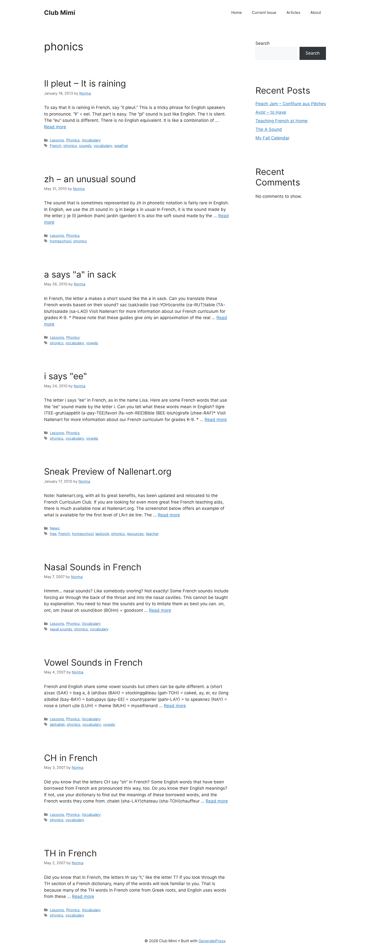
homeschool (60, 241)
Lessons (57, 140)
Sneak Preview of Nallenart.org (107, 471)
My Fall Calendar (272, 137)
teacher (152, 534)
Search (262, 43)
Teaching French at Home (281, 120)
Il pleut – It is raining (85, 83)
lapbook (102, 534)
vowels (92, 343)
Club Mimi (59, 12)
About (315, 12)
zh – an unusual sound (90, 179)
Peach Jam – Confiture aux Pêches (290, 103)
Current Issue (264, 12)
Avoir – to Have (270, 112)
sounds (85, 145)
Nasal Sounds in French (92, 567)
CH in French (71, 757)
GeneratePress (212, 940)
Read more (55, 126)
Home (236, 12)
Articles (293, 12)
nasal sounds (61, 629)
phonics (70, 145)
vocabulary (103, 145)
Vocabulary (91, 140)
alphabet (57, 724)
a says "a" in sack (80, 274)
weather (121, 145)
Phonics (73, 140)
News (55, 528)
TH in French (70, 853)
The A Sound (268, 129)
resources (135, 534)
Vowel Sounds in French (93, 662)
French (55, 145)
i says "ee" (65, 376)
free (53, 534)
